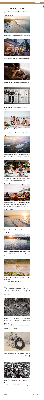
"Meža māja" (23, 107)
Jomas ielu (21, 58)
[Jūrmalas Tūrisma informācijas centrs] (5, 1)
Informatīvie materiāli (6, 393)
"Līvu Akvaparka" (10, 132)
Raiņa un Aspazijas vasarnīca (15, 107)
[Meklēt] (31, 1)
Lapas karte (14, 393)
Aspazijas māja (20, 107)
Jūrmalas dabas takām (15, 156)
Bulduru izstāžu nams (26, 107)
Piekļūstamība (5, 394)
